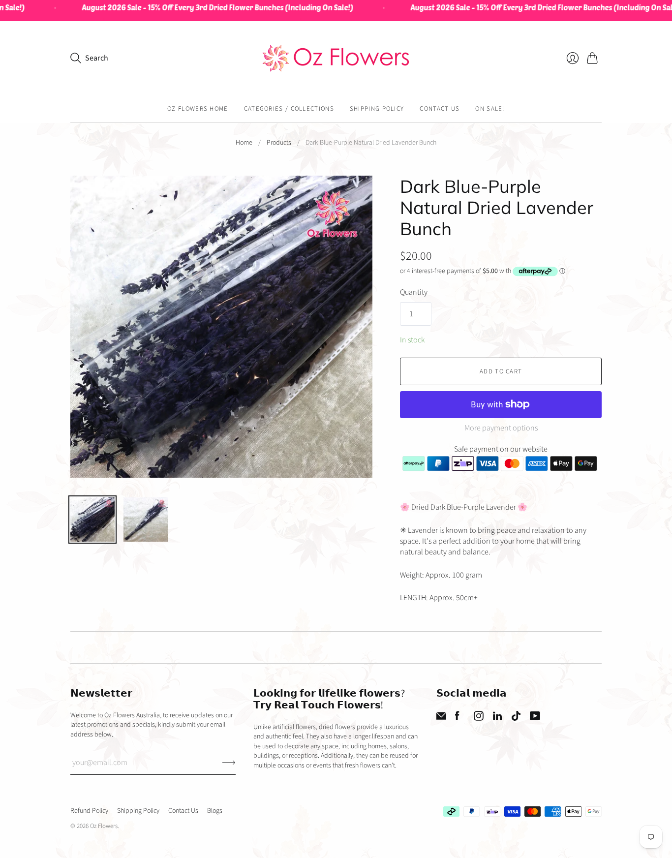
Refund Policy (89, 811)
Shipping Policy (377, 108)
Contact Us (439, 108)
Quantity (414, 292)
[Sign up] (229, 762)
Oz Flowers (104, 826)
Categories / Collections (289, 108)
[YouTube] (535, 718)
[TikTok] (516, 718)
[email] (441, 718)
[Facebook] (457, 718)
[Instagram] (479, 718)
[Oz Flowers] (336, 58)
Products (279, 143)
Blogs (214, 811)
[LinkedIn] (497, 718)
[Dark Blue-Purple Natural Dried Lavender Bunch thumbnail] (92, 519)
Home (244, 143)
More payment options (501, 428)
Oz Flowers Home (197, 108)
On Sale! (489, 108)
